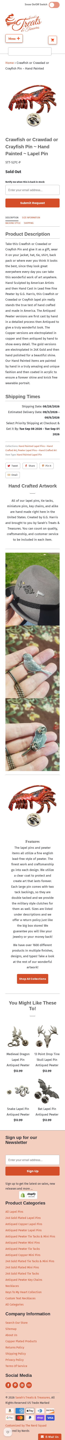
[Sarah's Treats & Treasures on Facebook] (8, 1385)
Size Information (31, 217)
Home (9, 63)
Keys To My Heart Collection (23, 1292)
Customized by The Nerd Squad (26, 1425)
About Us (11, 1335)
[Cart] (52, 40)
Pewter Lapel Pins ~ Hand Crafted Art (37, 450)
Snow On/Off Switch (37, 4)
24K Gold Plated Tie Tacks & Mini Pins (29, 1261)
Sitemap (11, 1329)
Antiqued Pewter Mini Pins (22, 1242)
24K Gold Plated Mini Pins (22, 1267)
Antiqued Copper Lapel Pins (23, 1224)
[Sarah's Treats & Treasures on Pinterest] (15, 1385)
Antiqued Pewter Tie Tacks (22, 1249)
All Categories (14, 1304)
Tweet (15, 465)
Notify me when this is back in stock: (25, 182)
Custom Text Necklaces (20, 1298)
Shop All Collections (32, 979)
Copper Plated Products (21, 1341)
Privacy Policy (14, 1360)
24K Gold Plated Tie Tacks (22, 1273)
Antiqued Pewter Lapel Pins (23, 1230)
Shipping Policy (15, 1353)
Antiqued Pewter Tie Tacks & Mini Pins (30, 1236)
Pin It (48, 465)
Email (15, 475)
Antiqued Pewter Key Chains (23, 1279)
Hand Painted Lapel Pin (29, 454)
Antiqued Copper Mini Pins (22, 1255)
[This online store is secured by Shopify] (28, 1198)
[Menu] (14, 38)
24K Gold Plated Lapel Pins (23, 1218)
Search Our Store (16, 1322)
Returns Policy (14, 1347)
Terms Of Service (16, 1366)
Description (11, 217)
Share (32, 465)
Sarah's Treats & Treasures (32, 1397)
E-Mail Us (51, 1436)
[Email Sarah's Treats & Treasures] (29, 1385)
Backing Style (12, 223)
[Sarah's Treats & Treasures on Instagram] (22, 1385)
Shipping (29, 223)
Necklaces (12, 1286)
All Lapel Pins (14, 1211)
